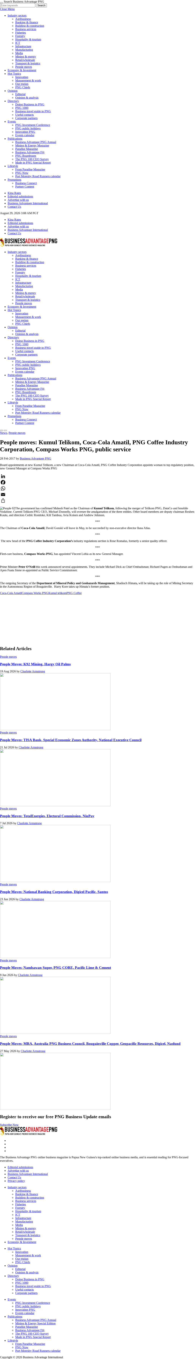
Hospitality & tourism (28, 39)
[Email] (97, 494)
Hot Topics (14, 73)
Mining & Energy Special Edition (35, 1323)
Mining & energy (25, 56)
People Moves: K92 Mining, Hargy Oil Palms (35, 664)
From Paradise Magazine (30, 169)
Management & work (28, 80)
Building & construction (29, 25)
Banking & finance (26, 22)
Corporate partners (26, 118)
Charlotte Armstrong (32, 671)
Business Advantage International (28, 203)
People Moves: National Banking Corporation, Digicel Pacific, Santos (54, 892)
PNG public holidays (28, 128)
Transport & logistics (27, 63)
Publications (15, 138)
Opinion (13, 90)
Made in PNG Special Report (33, 162)
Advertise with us (18, 199)
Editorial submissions (20, 196)
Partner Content (24, 186)
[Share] (97, 501)
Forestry (20, 36)
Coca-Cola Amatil (11, 593)
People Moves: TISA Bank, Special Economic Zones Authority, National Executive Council (70, 740)
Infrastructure (23, 46)
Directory (13, 101)
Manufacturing (24, 49)
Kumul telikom (57, 593)
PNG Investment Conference (32, 125)
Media (19, 53)
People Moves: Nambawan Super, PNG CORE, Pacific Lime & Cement (55, 968)
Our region (21, 84)
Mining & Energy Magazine (32, 145)
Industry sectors (17, 15)
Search (41, 5)
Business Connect (26, 183)
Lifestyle (13, 166)
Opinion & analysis (26, 97)
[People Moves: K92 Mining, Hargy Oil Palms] (55, 729)
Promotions (14, 179)
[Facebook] (97, 482)
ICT (17, 42)
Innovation (21, 77)
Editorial (20, 94)
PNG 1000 (21, 107)
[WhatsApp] (97, 488)
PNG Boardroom (25, 155)
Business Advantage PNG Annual (35, 142)
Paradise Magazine (26, 149)
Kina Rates (14, 193)
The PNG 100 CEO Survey (32, 159)
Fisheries (20, 32)
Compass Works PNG (35, 593)
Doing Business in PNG (29, 104)
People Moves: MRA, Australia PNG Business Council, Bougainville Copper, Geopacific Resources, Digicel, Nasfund (90, 1044)
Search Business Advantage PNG (24, 1)
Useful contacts (24, 114)
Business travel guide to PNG (33, 111)
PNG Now (21, 172)
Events (12, 121)
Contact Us (14, 206)
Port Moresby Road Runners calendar (38, 176)
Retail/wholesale (25, 60)
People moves (23, 66)
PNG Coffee (74, 593)
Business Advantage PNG (35, 458)
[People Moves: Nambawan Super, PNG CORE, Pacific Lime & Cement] (55, 1032)
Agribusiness (23, 19)
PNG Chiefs (22, 87)
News (3, 432)
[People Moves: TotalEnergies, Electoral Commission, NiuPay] (55, 881)
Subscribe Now (9, 1124)
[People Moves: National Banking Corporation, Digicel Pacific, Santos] (55, 957)
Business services (25, 29)
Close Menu (7, 9)
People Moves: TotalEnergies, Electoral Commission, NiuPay (47, 816)
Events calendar (24, 135)
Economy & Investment (22, 70)
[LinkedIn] (97, 476)
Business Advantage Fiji (29, 152)
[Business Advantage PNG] (28, 245)
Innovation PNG (25, 131)
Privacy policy (16, 1180)
